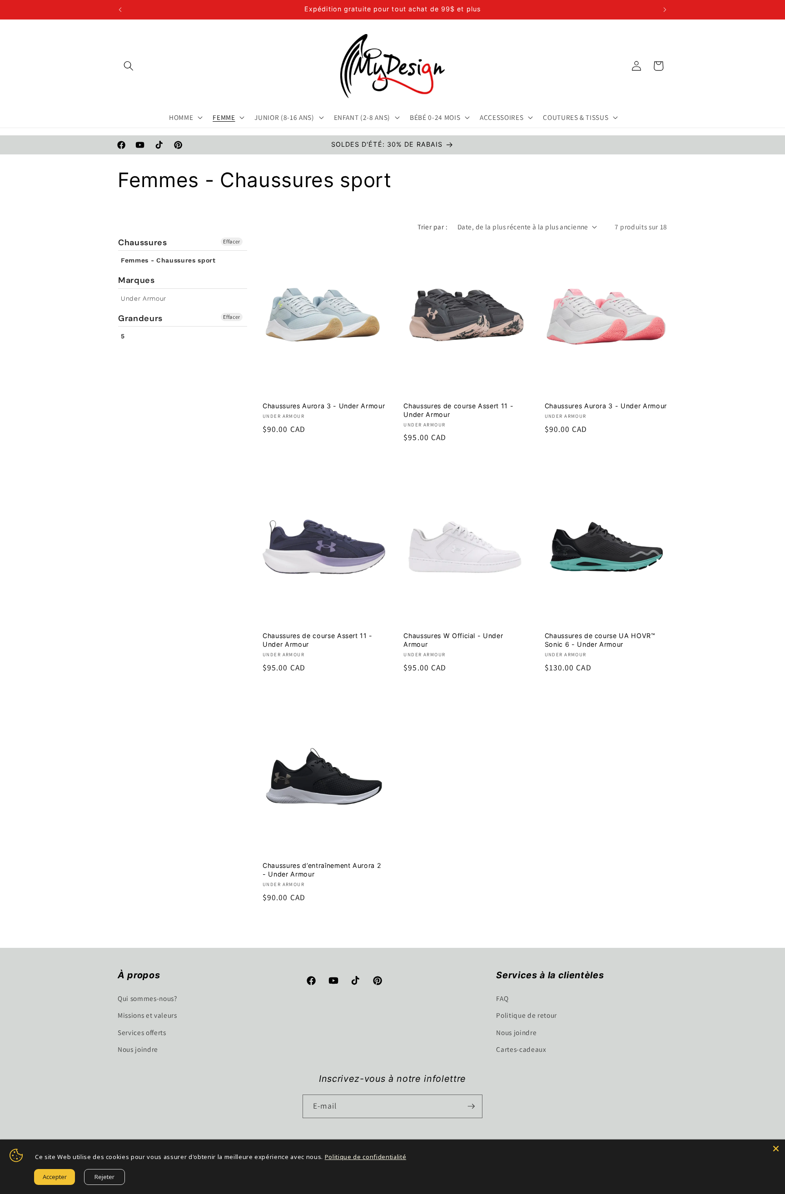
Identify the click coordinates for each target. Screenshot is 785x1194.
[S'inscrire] (471, 1106)
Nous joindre (138, 1049)
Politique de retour (526, 1015)
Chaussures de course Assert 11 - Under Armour (458, 410)
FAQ (502, 998)
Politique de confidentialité (365, 1157)
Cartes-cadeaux (521, 1049)
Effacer (231, 241)
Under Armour (143, 298)
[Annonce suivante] (665, 9)
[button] (128, 66)
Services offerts (142, 1032)
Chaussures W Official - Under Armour (453, 640)
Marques (136, 280)
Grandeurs (140, 318)
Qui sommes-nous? (147, 998)
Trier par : (432, 226)
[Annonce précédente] (120, 9)
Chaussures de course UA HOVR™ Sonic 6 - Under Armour (600, 640)
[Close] (775, 1148)
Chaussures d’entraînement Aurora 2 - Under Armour (322, 870)
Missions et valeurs (147, 1015)
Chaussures (142, 243)
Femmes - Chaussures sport (168, 260)
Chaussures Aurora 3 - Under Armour (324, 406)
